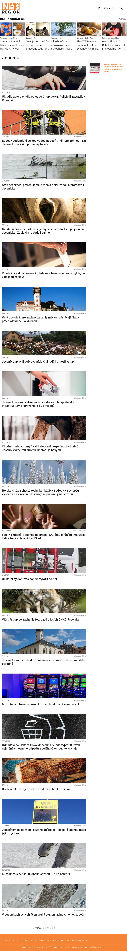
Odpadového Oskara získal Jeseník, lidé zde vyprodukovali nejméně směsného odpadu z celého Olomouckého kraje (41, 746)
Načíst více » (45, 928)
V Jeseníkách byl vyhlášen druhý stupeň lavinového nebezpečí (43, 914)
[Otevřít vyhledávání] (121, 8)
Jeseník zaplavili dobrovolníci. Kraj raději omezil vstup (38, 361)
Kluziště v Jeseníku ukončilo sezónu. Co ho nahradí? (36, 874)
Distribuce (22, 940)
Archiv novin (58, 940)
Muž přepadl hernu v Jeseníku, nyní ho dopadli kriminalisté (40, 704)
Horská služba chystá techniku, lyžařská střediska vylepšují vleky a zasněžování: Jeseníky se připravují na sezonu (41, 492)
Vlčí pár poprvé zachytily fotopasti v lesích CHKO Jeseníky (40, 619)
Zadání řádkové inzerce (40, 940)
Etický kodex (81, 940)
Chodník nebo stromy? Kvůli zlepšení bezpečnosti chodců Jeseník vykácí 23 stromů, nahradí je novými (40, 448)
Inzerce (12, 940)
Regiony (104, 8)
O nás (4, 940)
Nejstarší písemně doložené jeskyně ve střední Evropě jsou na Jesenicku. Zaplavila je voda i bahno (43, 230)
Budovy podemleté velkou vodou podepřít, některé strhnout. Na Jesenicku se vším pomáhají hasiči (44, 142)
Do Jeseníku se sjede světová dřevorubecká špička (36, 789)
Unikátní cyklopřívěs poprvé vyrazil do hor (29, 579)
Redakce (70, 940)
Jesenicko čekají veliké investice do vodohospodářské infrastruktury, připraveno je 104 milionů (38, 404)
